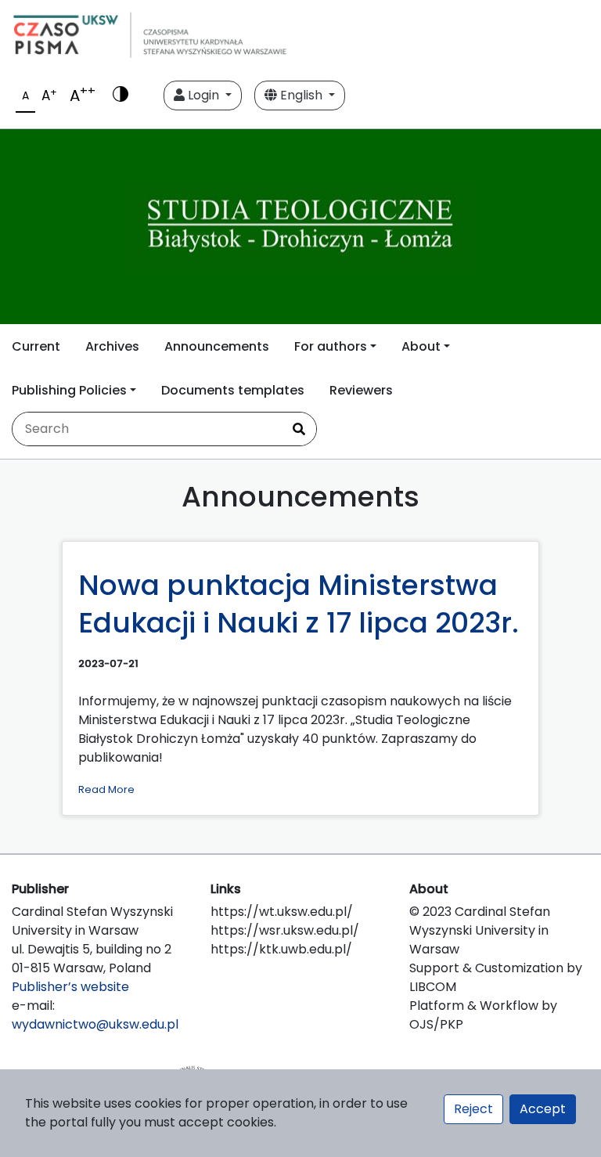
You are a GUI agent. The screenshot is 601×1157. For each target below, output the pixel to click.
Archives (112, 346)
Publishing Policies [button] (69, 390)
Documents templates (232, 390)
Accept (543, 1109)
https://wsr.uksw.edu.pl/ (285, 930)
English (301, 95)
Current (36, 346)
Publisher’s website (70, 987)
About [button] (421, 346)
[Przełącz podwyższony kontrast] (120, 95)
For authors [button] (330, 346)
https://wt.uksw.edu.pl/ (282, 912)
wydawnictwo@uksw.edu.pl (95, 1024)
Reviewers (361, 390)
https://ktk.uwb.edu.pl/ (281, 949)
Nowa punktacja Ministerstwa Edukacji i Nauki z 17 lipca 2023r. (298, 604)
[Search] (299, 429)
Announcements (216, 346)
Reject (473, 1109)
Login (203, 95)
